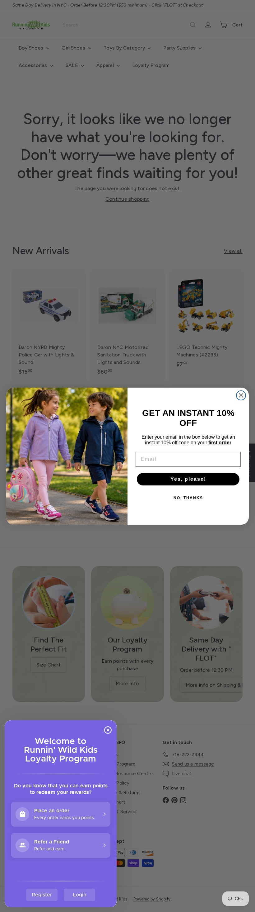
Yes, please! (188, 479)
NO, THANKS (188, 498)
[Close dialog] (241, 395)
